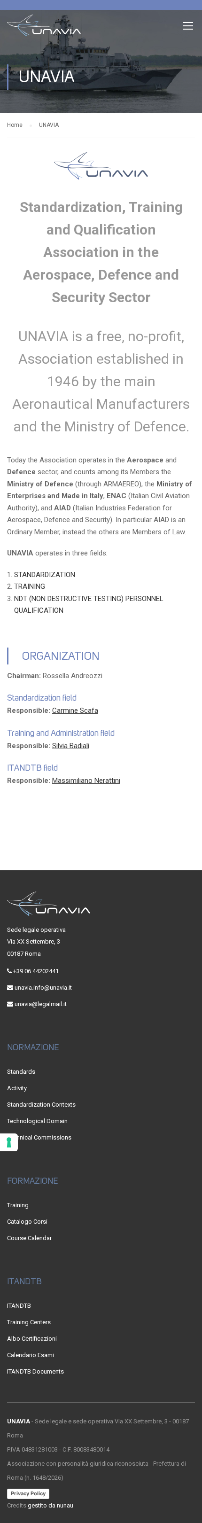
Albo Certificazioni (32, 1338)
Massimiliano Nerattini (86, 780)
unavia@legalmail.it (41, 1004)
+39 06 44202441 (36, 971)
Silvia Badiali (70, 746)
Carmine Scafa (75, 710)
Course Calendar (29, 1238)
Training (18, 1205)
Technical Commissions (39, 1137)
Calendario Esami (30, 1355)
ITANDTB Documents (35, 1371)
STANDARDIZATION (44, 574)
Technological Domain (37, 1121)
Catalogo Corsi (27, 1221)
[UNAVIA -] (44, 28)
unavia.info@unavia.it (43, 987)
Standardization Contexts (41, 1104)
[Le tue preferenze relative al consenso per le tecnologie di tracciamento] (9, 1142)
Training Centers (29, 1322)
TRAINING (29, 586)
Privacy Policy (28, 1493)
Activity (17, 1088)
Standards (21, 1071)
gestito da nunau (50, 1505)
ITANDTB (19, 1305)
